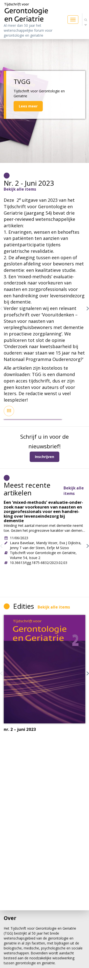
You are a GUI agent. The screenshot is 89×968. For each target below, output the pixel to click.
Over (10, 918)
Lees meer (28, 106)
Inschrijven (44, 456)
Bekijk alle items (20, 189)
